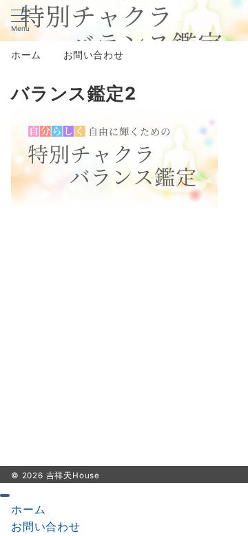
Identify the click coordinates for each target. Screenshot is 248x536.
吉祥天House (73, 475)
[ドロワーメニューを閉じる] (5, 495)
